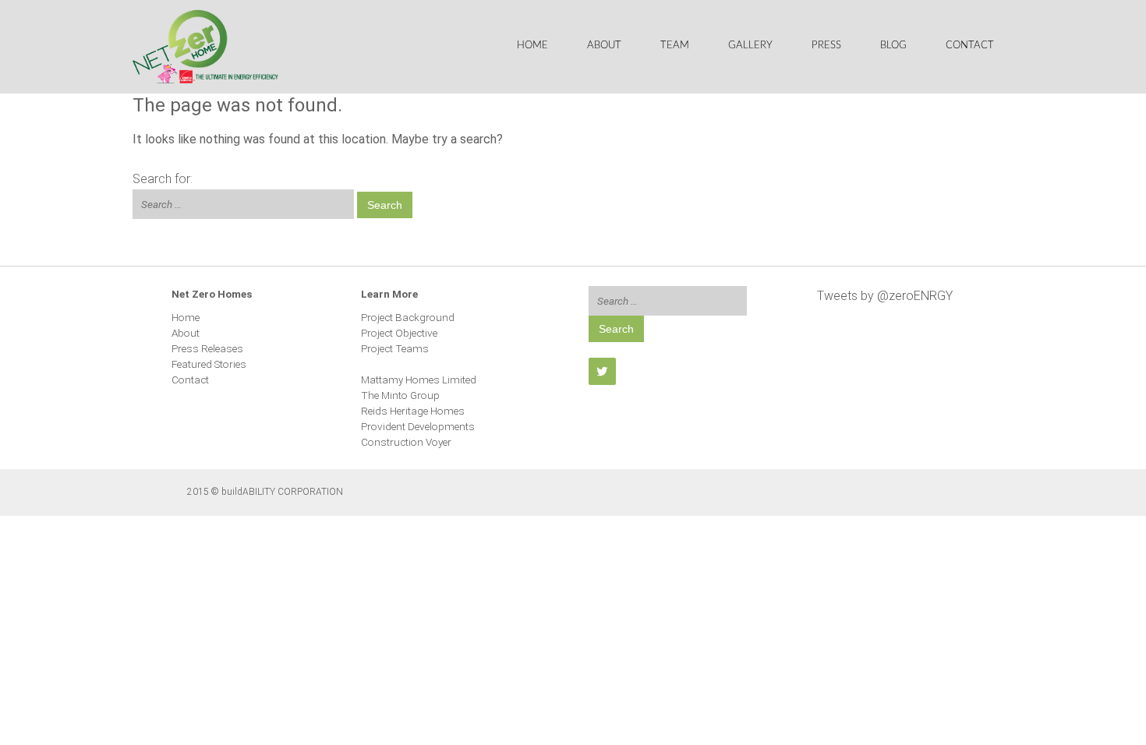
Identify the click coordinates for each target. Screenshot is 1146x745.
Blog (893, 46)
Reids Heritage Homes (413, 410)
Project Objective (399, 333)
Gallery (750, 46)
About (604, 46)
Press (826, 46)
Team (674, 46)
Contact (970, 46)
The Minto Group (400, 395)
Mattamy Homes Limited (418, 379)
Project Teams (395, 348)
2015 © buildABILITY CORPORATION (265, 491)
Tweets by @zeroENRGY (885, 295)
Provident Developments (418, 426)
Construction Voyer (406, 442)
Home (532, 46)
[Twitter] (602, 371)
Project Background (408, 317)
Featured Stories (209, 364)
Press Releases (207, 348)
